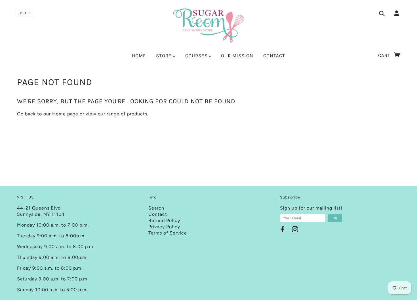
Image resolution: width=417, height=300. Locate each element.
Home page (65, 114)
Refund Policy (164, 220)
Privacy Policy (164, 226)
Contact (157, 214)
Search (156, 208)
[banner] (208, 26)
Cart (385, 55)
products (137, 114)
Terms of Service (167, 233)
